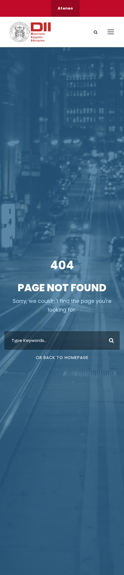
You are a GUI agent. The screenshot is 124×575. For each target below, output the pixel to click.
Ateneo (65, 8)
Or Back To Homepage (62, 357)
